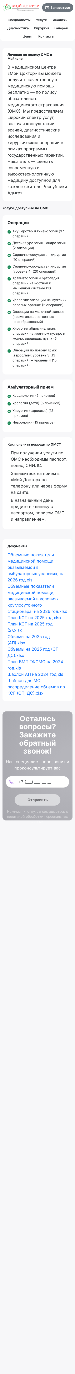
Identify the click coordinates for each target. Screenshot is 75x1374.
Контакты (46, 36)
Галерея (61, 28)
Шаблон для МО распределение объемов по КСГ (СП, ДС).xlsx (36, 687)
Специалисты (19, 20)
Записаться (60, 7)
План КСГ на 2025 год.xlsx (34, 617)
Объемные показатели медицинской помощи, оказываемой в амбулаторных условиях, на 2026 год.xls (36, 567)
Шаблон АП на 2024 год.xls (35, 674)
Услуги (41, 20)
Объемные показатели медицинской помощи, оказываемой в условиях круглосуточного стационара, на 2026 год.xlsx (37, 599)
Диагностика (18, 28)
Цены (27, 36)
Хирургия (42, 28)
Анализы (60, 20)
